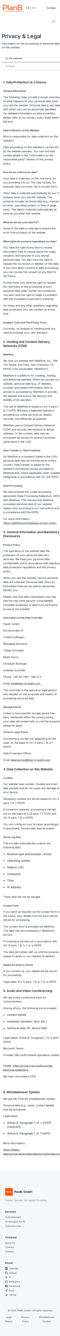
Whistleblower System (47, 1319)
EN (34, 8)
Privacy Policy (25, 1319)
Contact (51, 8)
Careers (9, 1247)
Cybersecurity (13, 1226)
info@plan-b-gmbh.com (26, 683)
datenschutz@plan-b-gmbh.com (30, 760)
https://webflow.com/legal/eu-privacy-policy (30, 523)
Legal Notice (8, 1319)
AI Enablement (13, 1217)
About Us (10, 1242)
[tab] (31, 58)
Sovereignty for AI (15, 1221)
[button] (53, 21)
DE (28, 8)
